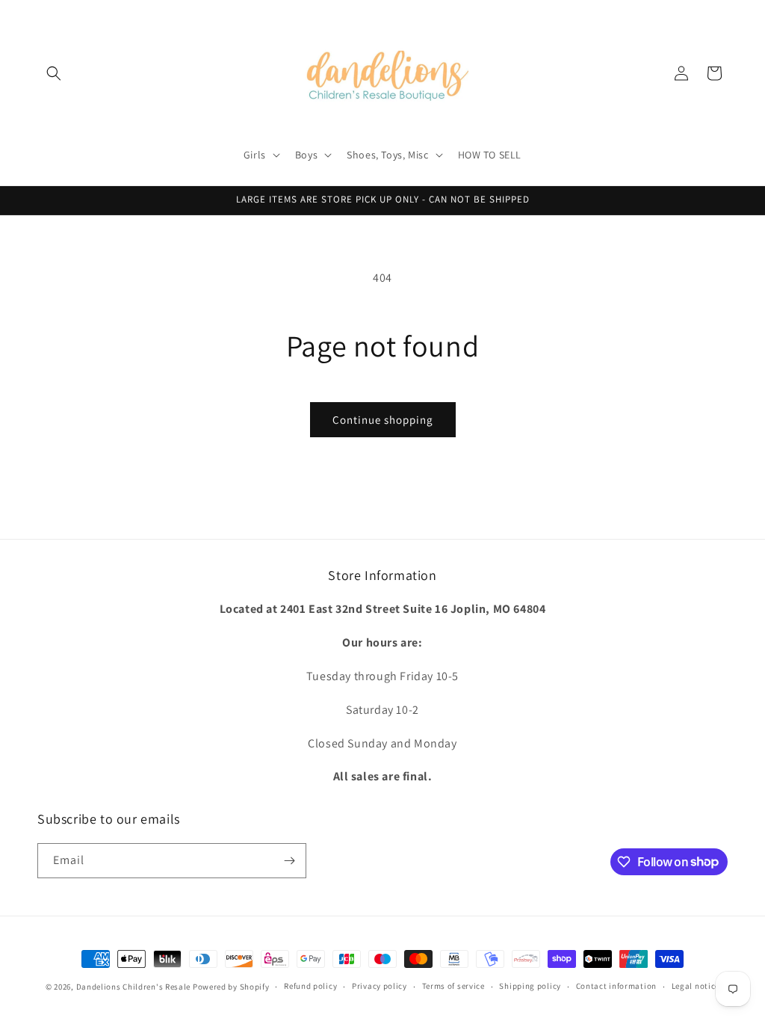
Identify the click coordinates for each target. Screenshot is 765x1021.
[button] (53, 73)
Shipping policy (530, 986)
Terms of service (453, 986)
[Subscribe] (289, 860)
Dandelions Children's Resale (133, 986)
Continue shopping (382, 420)
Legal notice (695, 986)
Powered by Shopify (231, 986)
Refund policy (310, 986)
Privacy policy (379, 986)
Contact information (616, 986)
